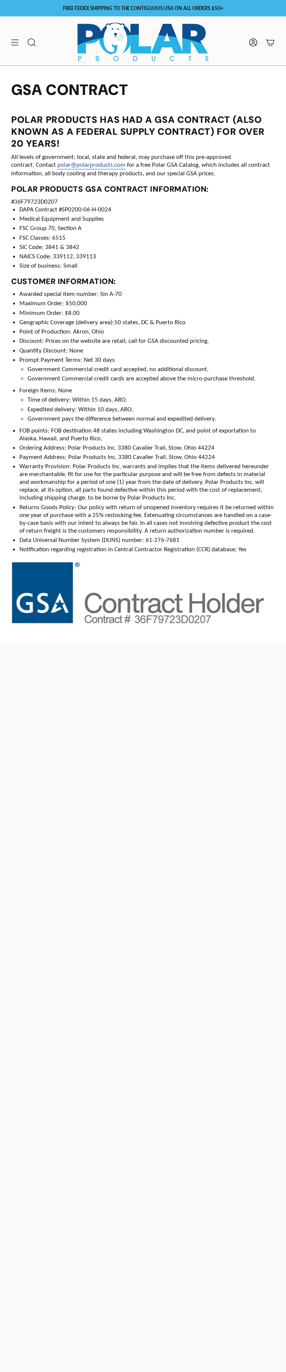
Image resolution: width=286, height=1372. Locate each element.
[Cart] (270, 42)
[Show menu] (14, 42)
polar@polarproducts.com (91, 165)
